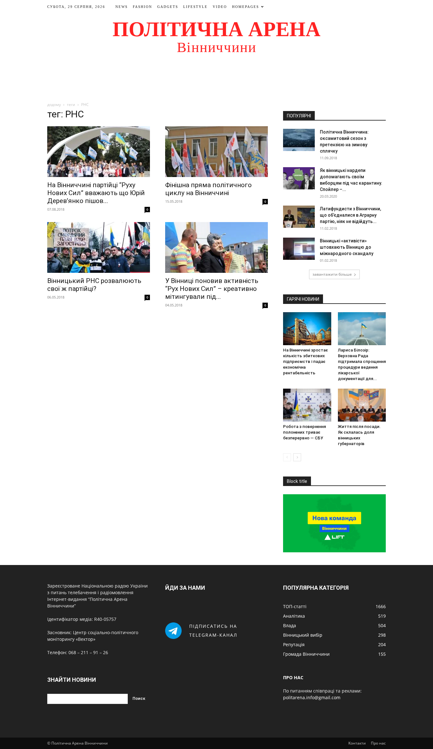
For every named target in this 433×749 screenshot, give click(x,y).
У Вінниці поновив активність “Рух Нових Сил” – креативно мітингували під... (211, 288)
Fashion (142, 7)
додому (54, 104)
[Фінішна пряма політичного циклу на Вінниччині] (216, 151)
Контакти (357, 743)
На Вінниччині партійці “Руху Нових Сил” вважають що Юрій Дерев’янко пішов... (96, 193)
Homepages (245, 7)
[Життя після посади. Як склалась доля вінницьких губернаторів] (362, 405)
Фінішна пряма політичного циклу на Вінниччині (208, 189)
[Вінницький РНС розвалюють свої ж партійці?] (98, 247)
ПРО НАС (293, 677)
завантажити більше (332, 274)
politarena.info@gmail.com (311, 697)
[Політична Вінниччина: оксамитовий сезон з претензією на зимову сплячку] (299, 140)
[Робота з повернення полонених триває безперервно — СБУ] (307, 405)
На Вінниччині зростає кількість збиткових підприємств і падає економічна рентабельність (305, 361)
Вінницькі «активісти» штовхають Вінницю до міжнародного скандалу (346, 247)
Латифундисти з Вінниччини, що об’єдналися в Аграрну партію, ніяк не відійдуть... (350, 215)
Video (220, 7)
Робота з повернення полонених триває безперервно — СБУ (304, 432)
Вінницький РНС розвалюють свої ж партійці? (94, 284)
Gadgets (167, 7)
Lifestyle (195, 7)
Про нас (378, 743)
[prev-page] (287, 457)
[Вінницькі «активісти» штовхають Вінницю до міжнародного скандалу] (299, 249)
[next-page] (297, 457)
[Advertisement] (216, 80)
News (121, 7)
